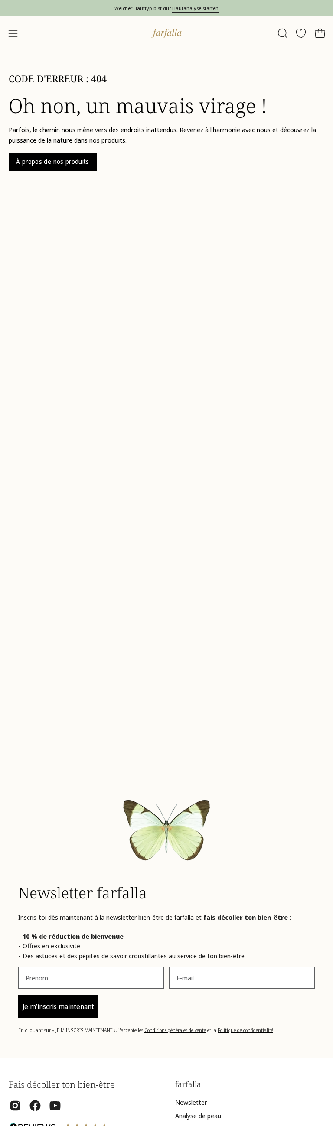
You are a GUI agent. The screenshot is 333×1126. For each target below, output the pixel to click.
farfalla (188, 1084)
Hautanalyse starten (195, 8)
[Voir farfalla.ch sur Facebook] (35, 1105)
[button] (282, 33)
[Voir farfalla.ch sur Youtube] (55, 1105)
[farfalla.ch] (166, 33)
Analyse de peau (198, 1115)
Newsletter (191, 1102)
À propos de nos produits (52, 161)
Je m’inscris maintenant (58, 1006)
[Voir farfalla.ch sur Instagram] (15, 1105)
